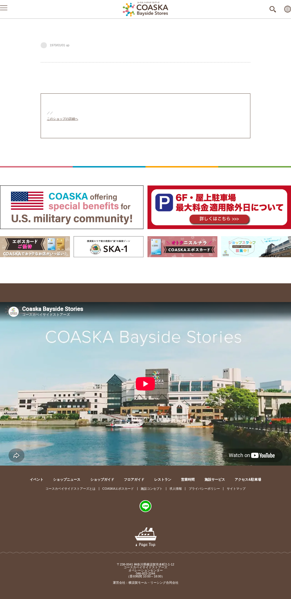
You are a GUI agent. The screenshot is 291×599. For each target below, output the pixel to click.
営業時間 (188, 479)
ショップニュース (66, 479)
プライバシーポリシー (204, 488)
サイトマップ (236, 488)
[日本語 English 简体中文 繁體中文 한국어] (287, 9)
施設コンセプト (152, 488)
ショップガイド (102, 479)
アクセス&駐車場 (248, 479)
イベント (36, 479)
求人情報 (175, 488)
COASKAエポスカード (118, 488)
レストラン (162, 479)
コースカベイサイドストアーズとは (70, 488)
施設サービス (215, 479)
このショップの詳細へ (62, 118)
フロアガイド (134, 479)
